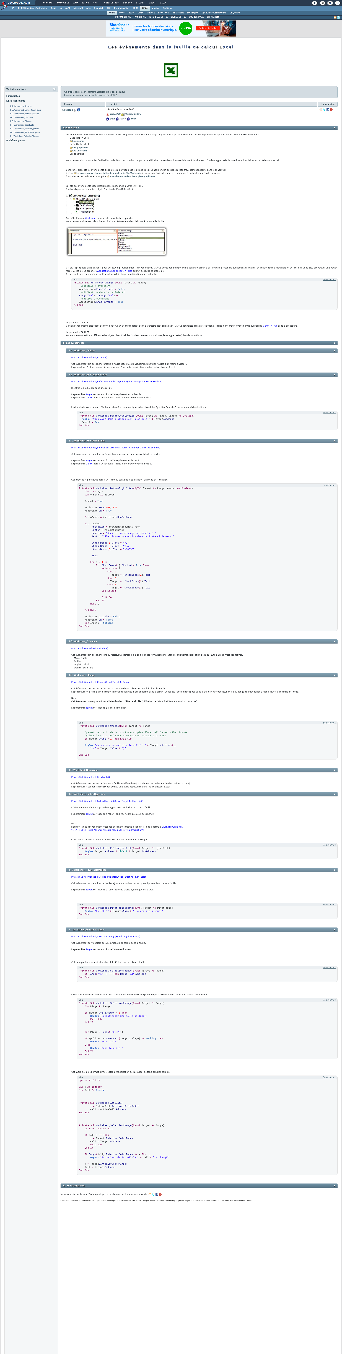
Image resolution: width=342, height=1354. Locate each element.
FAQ (75, 2)
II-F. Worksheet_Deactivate (22, 125)
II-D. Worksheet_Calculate (21, 117)
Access (122, 13)
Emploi (127, 2)
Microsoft (78, 8)
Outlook (151, 13)
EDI (109, 8)
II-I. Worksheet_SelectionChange (24, 136)
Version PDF (115, 114)
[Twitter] (324, 109)
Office (145, 8)
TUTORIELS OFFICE (158, 17)
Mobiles (155, 8)
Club (162, 2)
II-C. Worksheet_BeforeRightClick (24, 114)
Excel (131, 13)
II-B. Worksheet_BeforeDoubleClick (25, 110)
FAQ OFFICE (140, 17)
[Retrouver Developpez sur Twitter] (338, 17)
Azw (121, 118)
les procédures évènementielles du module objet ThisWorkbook (108, 173)
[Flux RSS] (335, 17)
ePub (112, 118)
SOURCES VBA (196, 17)
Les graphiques (80, 147)
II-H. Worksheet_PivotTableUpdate (25, 132)
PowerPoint (163, 13)
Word (140, 13)
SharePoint (178, 13)
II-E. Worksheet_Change (21, 121)
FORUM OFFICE (123, 17)
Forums (48, 2)
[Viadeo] (321, 109)
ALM (67, 8)
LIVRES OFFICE (178, 17)
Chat (96, 2)
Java (88, 8)
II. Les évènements (15, 101)
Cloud (53, 8)
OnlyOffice (235, 13)
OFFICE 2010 (212, 17)
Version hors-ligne (133, 114)
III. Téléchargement (15, 140)
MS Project (192, 13)
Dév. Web (98, 8)
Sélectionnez (329, 279)
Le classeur (78, 141)
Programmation (121, 8)
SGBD (136, 8)
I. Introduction (13, 96)
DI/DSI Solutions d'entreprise (32, 8)
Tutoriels (62, 2)
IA (61, 8)
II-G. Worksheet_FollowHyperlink (24, 129)
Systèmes (167, 8)
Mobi (133, 118)
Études (140, 2)
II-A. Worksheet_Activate (21, 106)
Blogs (85, 2)
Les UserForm (79, 150)
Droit (152, 2)
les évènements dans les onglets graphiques (132, 176)
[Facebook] (327, 109)
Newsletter (111, 2)
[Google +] (331, 109)
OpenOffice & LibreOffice (213, 13)
